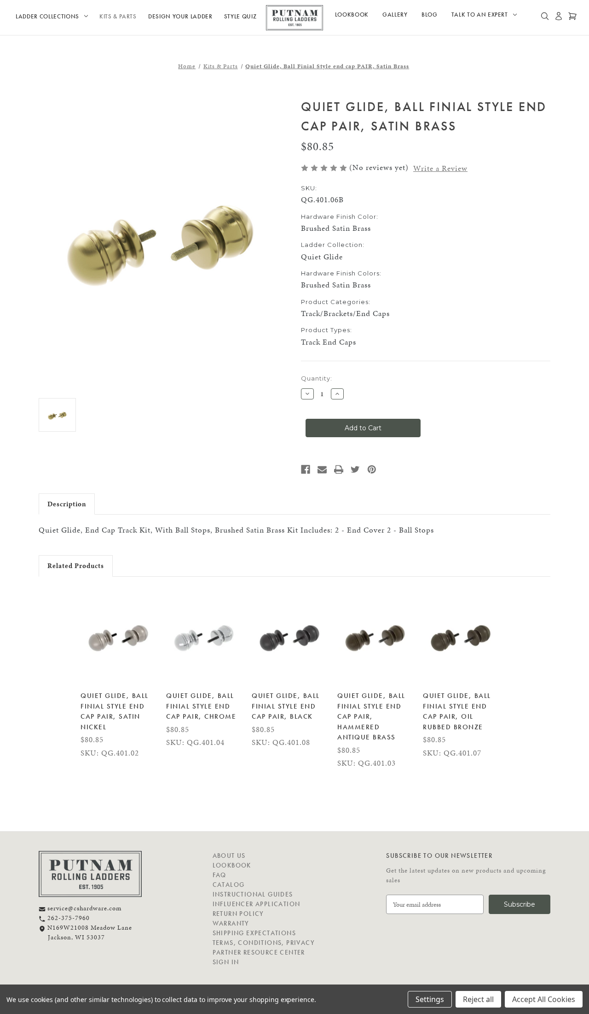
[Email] (322, 469)
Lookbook (352, 14)
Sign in (226, 962)
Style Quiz (240, 16)
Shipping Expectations (254, 933)
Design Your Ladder (180, 16)
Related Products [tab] (75, 565)
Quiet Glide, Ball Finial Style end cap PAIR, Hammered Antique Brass (371, 716)
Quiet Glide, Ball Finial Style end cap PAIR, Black (286, 706)
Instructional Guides (253, 894)
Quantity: (316, 378)
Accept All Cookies (543, 999)
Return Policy (238, 913)
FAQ (219, 875)
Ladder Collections (47, 16)
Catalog (229, 884)
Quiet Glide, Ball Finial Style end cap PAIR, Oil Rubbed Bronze (457, 711)
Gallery (395, 14)
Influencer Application (256, 904)
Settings (430, 999)
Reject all (478, 999)
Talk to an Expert (479, 14)
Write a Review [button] (440, 168)
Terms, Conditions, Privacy (264, 942)
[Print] (338, 469)
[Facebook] (305, 469)
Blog (430, 14)
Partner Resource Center (259, 952)
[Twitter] (355, 469)
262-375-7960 (68, 918)
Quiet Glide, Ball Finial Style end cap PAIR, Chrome (201, 706)
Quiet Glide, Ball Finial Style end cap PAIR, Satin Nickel (115, 711)
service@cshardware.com (83, 908)
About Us (229, 855)
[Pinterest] (371, 469)
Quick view (118, 636)
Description (66, 504)
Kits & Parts (118, 16)
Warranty (231, 923)
